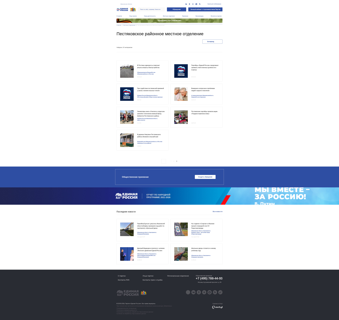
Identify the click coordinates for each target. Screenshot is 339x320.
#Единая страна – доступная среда (200, 232)
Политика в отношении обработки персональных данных (135, 312)
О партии (119, 16)
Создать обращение (205, 177)
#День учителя (141, 120)
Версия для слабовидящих (214, 4)
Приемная (185, 16)
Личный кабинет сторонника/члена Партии (205, 9)
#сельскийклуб (147, 143)
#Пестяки (151, 74)
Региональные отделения (178, 276)
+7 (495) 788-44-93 (209, 278)
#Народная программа (197, 257)
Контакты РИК (123, 280)
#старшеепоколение (196, 95)
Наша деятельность (150, 16)
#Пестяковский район (142, 97)
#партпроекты (152, 232)
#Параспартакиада (196, 234)
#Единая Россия (141, 95)
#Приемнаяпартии (142, 72)
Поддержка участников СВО (169, 20)
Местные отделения (169, 16)
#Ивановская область (151, 95)
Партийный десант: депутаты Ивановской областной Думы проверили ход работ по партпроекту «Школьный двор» (151, 226)
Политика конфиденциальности (127, 310)
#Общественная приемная (156, 97)
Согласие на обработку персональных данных (131, 313)
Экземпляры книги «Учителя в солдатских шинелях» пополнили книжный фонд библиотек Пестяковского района (151, 114)
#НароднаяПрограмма (143, 234)
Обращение (177, 9)
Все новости (217, 211)
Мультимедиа (199, 16)
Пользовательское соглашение (126, 308)
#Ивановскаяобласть (142, 74)
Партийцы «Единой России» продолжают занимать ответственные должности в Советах (204, 68)
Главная (119, 25)
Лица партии (133, 16)
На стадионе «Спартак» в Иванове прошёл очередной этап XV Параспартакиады (202, 226)
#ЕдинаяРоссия (195, 97)
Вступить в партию (216, 16)
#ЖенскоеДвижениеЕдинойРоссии (146, 255)
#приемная (203, 97)
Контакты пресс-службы (153, 280)
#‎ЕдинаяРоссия (151, 72)
